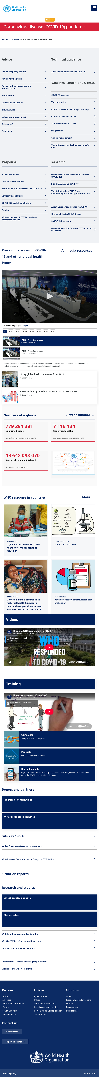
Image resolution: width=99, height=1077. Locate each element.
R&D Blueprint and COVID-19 (64, 184)
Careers (69, 996)
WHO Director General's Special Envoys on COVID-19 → (28, 859)
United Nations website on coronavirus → (22, 846)
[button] (94, 8)
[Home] (14, 8)
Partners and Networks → (14, 836)
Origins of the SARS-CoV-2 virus (66, 214)
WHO (94, 1073)
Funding (5, 210)
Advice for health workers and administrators (16, 87)
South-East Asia (10, 1010)
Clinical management (61, 138)
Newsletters (12, 1031)
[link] (49, 379)
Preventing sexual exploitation (48, 1010)
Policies (39, 990)
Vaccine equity (58, 102)
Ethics (37, 1000)
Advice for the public (12, 78)
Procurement (72, 1007)
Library (69, 1003)
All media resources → (78, 250)
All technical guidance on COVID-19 (68, 71)
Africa (5, 996)
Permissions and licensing (46, 1007)
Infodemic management (14, 117)
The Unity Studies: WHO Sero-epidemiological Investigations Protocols (71, 192)
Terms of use (40, 1014)
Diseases (15, 39)
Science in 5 (7, 124)
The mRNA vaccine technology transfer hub (70, 146)
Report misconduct (15, 1041)
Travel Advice (8, 109)
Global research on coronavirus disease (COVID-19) (70, 175)
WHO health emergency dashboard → (20, 934)
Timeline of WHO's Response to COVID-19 (22, 188)
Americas (7, 1000)
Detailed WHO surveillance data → (19, 948)
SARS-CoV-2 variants (61, 221)
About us (72, 990)
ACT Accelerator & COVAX (63, 123)
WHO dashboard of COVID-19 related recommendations (19, 218)
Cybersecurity (40, 996)
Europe (6, 1007)
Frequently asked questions (78, 1000)
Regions (8, 990)
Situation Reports (10, 174)
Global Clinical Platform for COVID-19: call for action (71, 229)
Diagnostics (57, 130)
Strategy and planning (12, 196)
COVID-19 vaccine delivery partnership (70, 109)
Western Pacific (10, 1014)
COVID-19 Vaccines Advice (63, 116)
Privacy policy (9, 1073)
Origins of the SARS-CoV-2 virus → (18, 968)
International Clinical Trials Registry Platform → (26, 961)
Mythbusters (8, 95)
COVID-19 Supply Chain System (16, 203)
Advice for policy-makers (14, 71)
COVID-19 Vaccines (60, 95)
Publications (72, 1010)
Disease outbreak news (13, 181)
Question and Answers (13, 102)
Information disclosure (44, 1003)
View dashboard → (79, 415)
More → (88, 497)
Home (5, 39)
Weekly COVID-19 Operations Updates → (22, 941)
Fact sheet (7, 131)
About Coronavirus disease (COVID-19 (69, 207)
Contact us (10, 1023)
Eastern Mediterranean (13, 1003)
